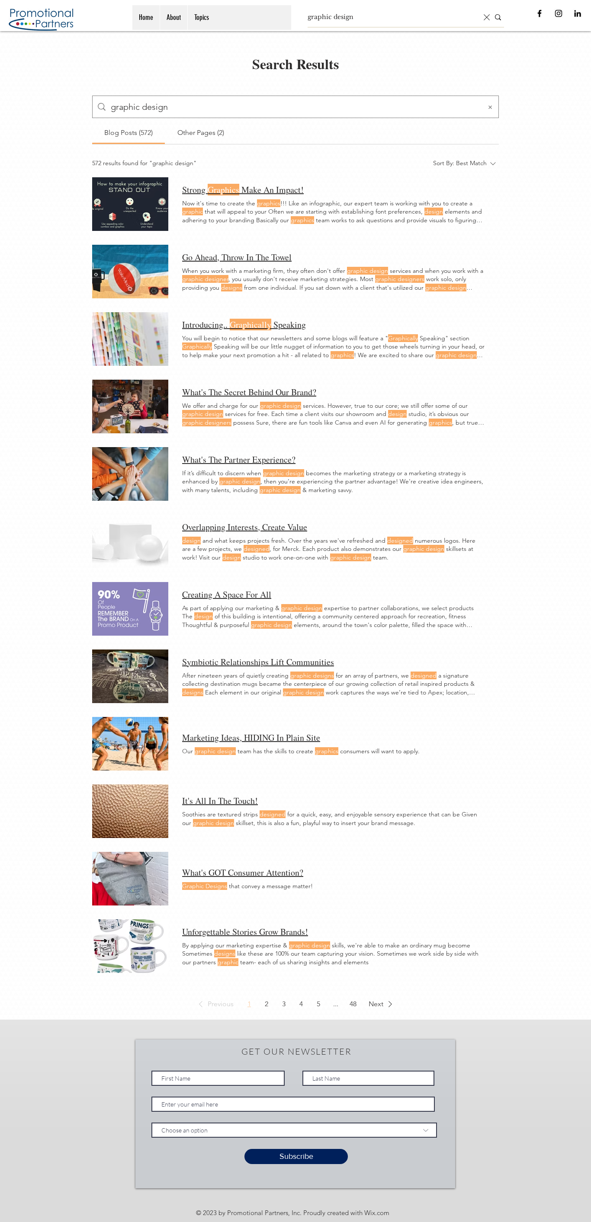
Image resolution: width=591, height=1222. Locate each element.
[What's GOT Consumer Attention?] (130, 878)
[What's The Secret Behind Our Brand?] (130, 406)
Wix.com (376, 1213)
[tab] (128, 133)
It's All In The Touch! (220, 800)
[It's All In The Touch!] (130, 811)
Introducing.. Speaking (244, 324)
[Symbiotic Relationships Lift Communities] (130, 676)
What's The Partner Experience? (239, 459)
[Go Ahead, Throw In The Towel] (130, 271)
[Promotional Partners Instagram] (558, 13)
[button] (215, 1004)
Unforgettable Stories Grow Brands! (245, 931)
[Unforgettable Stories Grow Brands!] (130, 946)
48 (353, 1004)
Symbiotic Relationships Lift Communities (258, 662)
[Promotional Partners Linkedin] (577, 13)
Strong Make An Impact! (243, 189)
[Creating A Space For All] (130, 609)
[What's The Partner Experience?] (130, 474)
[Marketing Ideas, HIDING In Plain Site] (130, 744)
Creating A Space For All (226, 594)
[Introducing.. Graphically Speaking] (130, 339)
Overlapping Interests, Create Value (244, 527)
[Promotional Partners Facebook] (539, 13)
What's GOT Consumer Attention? (242, 872)
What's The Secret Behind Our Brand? (249, 392)
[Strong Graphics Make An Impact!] (130, 204)
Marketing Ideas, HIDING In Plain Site (251, 737)
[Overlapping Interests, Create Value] (130, 541)
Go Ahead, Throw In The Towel (237, 257)
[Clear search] (487, 17)
